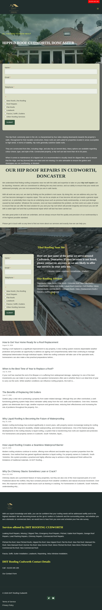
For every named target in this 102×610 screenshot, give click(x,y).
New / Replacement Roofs (86, 289)
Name (8, 68)
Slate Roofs (52, 283)
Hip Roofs (89, 283)
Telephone (9, 87)
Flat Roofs (11, 107)
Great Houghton (62, 271)
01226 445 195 (94, 1)
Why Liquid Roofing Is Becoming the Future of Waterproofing (33, 418)
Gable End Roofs (56, 286)
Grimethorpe (75, 271)
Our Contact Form (9, 574)
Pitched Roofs (42, 286)
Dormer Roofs (55, 289)
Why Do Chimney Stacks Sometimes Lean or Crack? (29, 471)
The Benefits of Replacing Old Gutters (21, 392)
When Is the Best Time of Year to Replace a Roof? (27, 368)
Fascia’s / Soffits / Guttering (48, 292)
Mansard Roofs (68, 289)
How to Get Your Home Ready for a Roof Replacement (30, 342)
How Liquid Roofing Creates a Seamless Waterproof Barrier (32, 445)
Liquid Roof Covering (73, 286)
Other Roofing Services (16, 117)
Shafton (85, 271)
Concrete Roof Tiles (76, 283)
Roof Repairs (12, 104)
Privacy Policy (8, 605)
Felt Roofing (88, 286)
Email (7, 77)
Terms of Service (9, 602)
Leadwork (10, 110)
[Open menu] (98, 8)
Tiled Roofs (41, 283)
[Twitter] (49, 598)
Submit (9, 122)
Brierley (52, 271)
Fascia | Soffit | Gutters (16, 114)
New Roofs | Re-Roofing (16, 101)
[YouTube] (53, 598)
